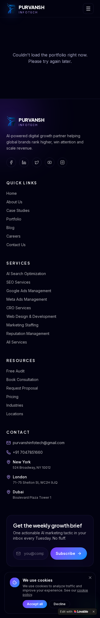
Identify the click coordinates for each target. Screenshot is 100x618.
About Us (14, 202)
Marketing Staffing (22, 325)
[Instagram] (62, 162)
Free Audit (15, 371)
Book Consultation (22, 379)
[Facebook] (11, 162)
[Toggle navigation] (88, 8)
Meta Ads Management (26, 299)
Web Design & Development (31, 316)
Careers (13, 236)
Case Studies (18, 210)
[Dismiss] (90, 577)
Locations (14, 413)
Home (11, 193)
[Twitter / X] (37, 162)
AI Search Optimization (26, 273)
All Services (16, 342)
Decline (60, 604)
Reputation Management (27, 333)
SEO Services (18, 282)
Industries (14, 405)
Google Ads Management (28, 290)
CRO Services (18, 308)
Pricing (12, 396)
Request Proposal (22, 388)
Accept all (35, 604)
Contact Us (16, 244)
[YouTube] (49, 162)
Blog (10, 227)
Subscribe (65, 553)
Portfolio (13, 219)
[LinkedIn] (24, 162)
